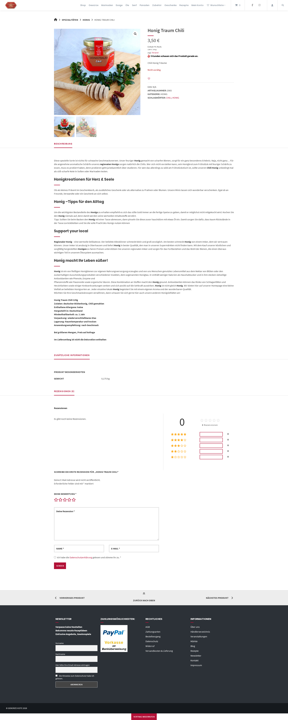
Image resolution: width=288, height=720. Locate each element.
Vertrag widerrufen (144, 716)
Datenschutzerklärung (81, 557)
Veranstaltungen (198, 636)
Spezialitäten (70, 19)
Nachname (60, 654)
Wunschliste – (217, 5)
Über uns (195, 626)
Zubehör (157, 5)
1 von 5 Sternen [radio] (56, 500)
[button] (135, 34)
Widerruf (150, 646)
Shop (83, 5)
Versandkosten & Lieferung (159, 650)
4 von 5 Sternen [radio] (69, 500)
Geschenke (170, 5)
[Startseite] (11, 5)
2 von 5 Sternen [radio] (60, 500)
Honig (86, 19)
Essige (119, 5)
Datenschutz (152, 641)
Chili (168, 97)
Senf (134, 5)
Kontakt (194, 660)
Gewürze (93, 5)
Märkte (194, 641)
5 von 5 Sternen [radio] (74, 500)
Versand (155, 52)
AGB (148, 626)
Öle (127, 5)
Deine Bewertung (65, 493)
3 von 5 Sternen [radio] (65, 500)
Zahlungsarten (153, 631)
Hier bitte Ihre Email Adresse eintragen (73, 665)
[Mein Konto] (272, 5)
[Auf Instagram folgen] (259, 5)
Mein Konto (197, 5)
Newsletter (195, 655)
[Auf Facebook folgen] (252, 5)
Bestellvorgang (153, 636)
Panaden (144, 5)
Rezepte (184, 5)
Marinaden (107, 5)
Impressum (196, 665)
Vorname (60, 643)
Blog (192, 646)
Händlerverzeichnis (200, 631)
